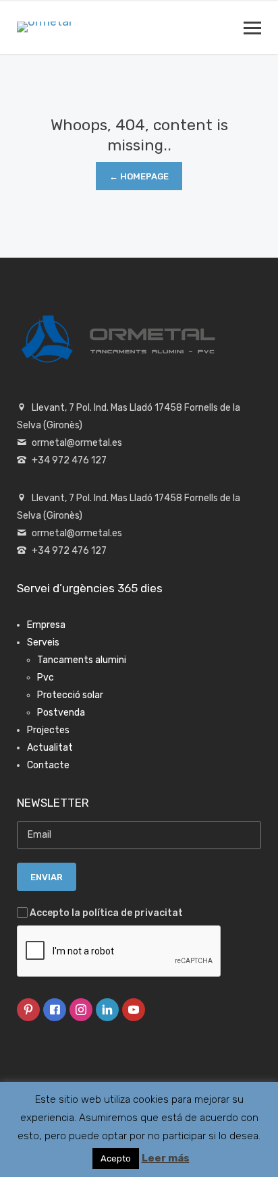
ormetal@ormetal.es (77, 443)
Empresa (46, 625)
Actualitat (50, 747)
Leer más (166, 1158)
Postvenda (61, 712)
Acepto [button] (116, 1158)
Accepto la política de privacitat (106, 913)
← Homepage (139, 176)
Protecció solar (70, 695)
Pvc (45, 677)
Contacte (48, 765)
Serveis (43, 642)
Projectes (48, 730)
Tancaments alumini (81, 660)
